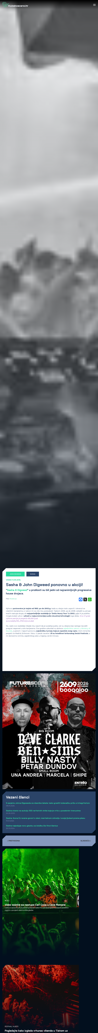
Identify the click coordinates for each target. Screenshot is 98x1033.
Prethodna (14, 841)
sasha (32, 574)
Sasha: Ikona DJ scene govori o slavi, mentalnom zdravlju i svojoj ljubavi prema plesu (45, 818)
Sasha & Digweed (17, 590)
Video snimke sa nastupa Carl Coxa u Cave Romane (35, 904)
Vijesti (15, 1026)
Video (9, 580)
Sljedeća (85, 841)
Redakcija (13, 599)
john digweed (15, 574)
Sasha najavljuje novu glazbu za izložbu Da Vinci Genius (32, 825)
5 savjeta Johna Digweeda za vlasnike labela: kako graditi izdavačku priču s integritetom (48, 803)
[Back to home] (15, 5)
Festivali (8, 1026)
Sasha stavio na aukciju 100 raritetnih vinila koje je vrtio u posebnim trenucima (43, 810)
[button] (94, 5)
